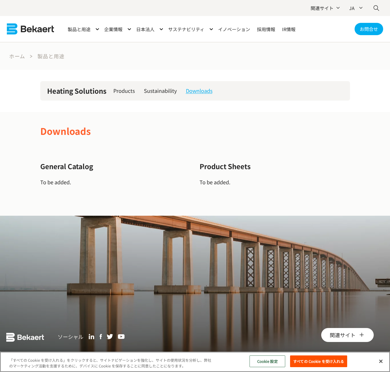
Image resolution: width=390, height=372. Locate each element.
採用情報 (266, 29)
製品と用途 (79, 29)
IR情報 (288, 29)
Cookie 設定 (267, 361)
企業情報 (113, 29)
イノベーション (234, 29)
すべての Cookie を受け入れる (318, 361)
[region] (195, 362)
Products (124, 90)
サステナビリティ (186, 29)
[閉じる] (381, 361)
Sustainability (160, 90)
